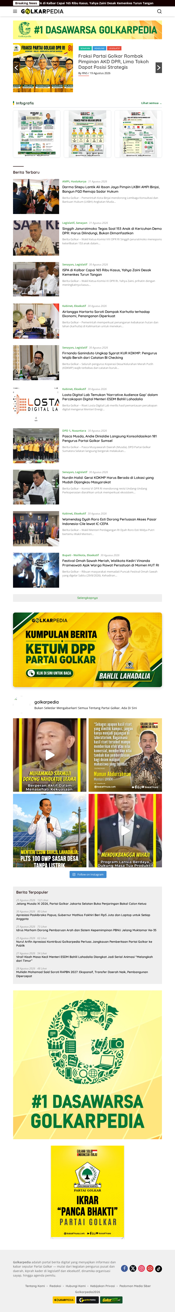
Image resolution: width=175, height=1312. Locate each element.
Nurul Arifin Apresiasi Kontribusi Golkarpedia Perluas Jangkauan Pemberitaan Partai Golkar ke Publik (84, 943)
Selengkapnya (87, 598)
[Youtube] (150, 1268)
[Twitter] (133, 1268)
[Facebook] (124, 1268)
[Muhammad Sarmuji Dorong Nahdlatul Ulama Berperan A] (49, 755)
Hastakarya (78, 181)
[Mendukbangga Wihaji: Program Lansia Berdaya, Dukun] (125, 830)
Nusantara (79, 430)
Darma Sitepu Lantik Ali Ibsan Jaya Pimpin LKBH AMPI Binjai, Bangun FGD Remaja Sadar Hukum (111, 189)
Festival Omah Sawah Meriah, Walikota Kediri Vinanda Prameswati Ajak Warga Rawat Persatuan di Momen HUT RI (110, 563)
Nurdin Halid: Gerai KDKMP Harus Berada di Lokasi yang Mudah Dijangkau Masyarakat (108, 479)
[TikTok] (158, 1268)
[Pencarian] (159, 11)
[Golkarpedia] (42, 11)
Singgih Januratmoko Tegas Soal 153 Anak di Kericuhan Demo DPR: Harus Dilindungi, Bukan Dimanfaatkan (112, 230)
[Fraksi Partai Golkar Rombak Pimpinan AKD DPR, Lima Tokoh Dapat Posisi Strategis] (87, 134)
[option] (87, 67)
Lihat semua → (151, 103)
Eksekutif (80, 306)
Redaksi (55, 1286)
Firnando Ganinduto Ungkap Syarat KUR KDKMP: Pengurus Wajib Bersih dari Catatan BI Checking (109, 355)
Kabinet (67, 306)
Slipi (105, 48)
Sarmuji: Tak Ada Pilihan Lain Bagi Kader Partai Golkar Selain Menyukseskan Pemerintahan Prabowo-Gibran (116, 64)
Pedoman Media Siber (135, 1286)
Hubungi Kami (76, 1286)
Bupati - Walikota (73, 555)
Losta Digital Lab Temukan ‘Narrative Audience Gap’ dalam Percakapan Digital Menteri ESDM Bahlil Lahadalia (110, 397)
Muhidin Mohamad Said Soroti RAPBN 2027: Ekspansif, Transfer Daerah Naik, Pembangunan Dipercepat (82, 974)
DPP (82, 48)
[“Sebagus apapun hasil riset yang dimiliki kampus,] (125, 755)
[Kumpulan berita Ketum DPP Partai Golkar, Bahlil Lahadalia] (87, 650)
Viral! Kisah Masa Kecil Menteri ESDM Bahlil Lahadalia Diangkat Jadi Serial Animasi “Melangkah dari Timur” (84, 959)
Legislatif (68, 223)
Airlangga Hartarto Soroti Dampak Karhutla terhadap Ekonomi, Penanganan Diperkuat (106, 313)
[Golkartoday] (87, 1299)
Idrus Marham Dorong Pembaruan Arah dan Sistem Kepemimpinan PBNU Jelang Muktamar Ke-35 (86, 930)
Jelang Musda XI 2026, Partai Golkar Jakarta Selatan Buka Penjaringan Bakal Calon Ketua (81, 904)
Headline (94, 48)
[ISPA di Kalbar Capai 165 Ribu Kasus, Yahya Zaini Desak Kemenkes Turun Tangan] (36, 279)
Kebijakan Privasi (102, 1286)
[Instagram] (141, 1268)
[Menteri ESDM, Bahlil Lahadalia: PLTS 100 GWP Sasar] (49, 830)
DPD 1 (66, 430)
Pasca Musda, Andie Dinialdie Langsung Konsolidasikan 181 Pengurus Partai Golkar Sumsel (109, 438)
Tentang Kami (35, 1286)
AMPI (65, 181)
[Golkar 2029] (111, 1299)
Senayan (81, 223)
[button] (16, 67)
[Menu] (16, 11)
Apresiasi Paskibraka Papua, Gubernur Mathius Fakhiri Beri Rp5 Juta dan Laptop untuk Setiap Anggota (83, 917)
